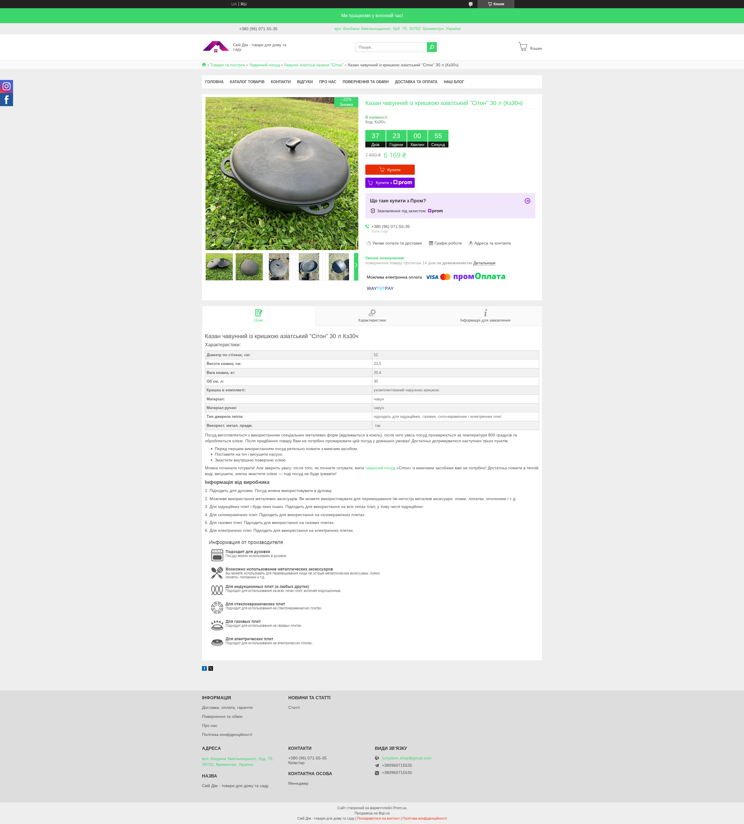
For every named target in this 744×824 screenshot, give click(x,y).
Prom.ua (400, 808)
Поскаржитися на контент (378, 818)
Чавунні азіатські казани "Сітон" (314, 65)
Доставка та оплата (416, 82)
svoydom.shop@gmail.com (407, 758)
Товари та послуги (227, 65)
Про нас (327, 82)
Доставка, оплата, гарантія (227, 707)
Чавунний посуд (264, 65)
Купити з (384, 182)
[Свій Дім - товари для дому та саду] (216, 46)
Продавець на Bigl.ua (372, 813)
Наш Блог (454, 82)
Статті (294, 707)
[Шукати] (432, 47)
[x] (210, 669)
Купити (393, 169)
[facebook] (204, 669)
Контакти (281, 82)
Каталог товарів (247, 82)
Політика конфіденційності (227, 734)
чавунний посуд (380, 467)
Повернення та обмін (366, 82)
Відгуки (305, 82)
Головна (214, 82)
